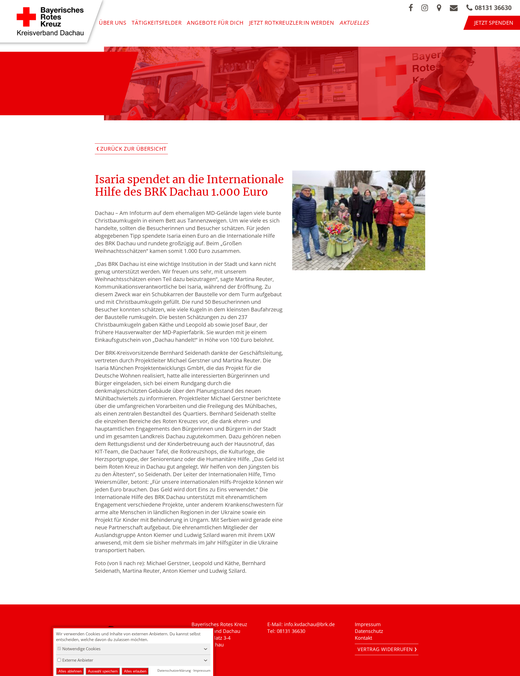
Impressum (368, 624)
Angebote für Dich (215, 22)
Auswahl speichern (103, 671)
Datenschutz (369, 631)
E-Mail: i (276, 624)
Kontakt (363, 638)
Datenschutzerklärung (174, 670)
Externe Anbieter (77, 660)
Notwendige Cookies (81, 648)
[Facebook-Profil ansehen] (410, 7)
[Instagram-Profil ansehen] (424, 7)
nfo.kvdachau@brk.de (310, 624)
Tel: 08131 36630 (286, 631)
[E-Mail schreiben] (454, 7)
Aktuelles (354, 22)
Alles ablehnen (70, 671)
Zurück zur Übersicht (133, 148)
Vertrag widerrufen (385, 649)
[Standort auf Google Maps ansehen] (439, 7)
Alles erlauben (135, 671)
